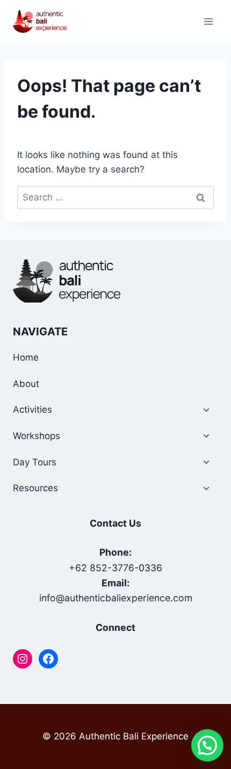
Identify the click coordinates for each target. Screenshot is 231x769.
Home (26, 357)
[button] (207, 745)
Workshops (36, 435)
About (26, 383)
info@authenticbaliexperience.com (115, 597)
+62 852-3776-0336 (115, 567)
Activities (32, 409)
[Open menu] (208, 21)
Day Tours (34, 462)
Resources (35, 488)
